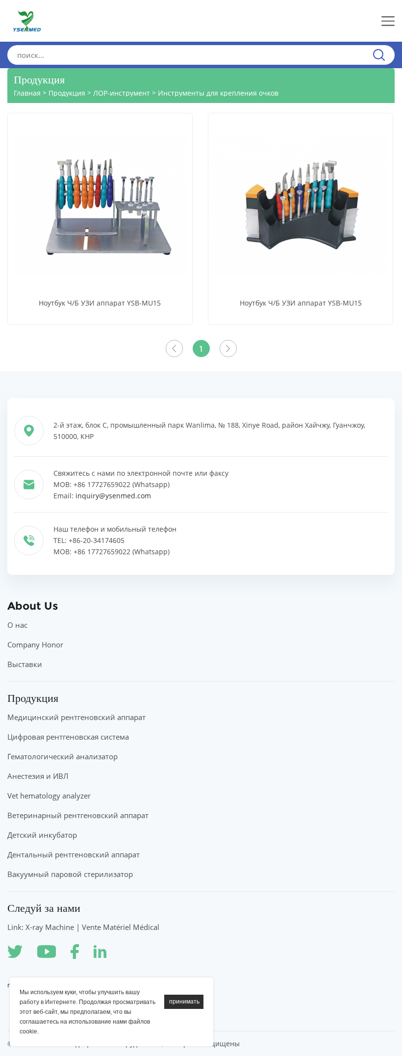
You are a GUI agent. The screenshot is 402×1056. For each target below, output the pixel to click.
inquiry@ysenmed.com (113, 495)
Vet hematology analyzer (49, 795)
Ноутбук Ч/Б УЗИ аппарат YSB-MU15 (100, 303)
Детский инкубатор (42, 835)
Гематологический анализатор (62, 756)
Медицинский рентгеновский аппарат (76, 717)
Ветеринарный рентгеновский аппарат (78, 815)
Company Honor (35, 644)
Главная (27, 93)
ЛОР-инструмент (121, 93)
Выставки (24, 664)
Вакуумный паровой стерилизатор (70, 874)
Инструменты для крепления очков (218, 93)
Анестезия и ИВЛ (38, 776)
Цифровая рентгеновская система (68, 737)
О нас (17, 625)
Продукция (67, 93)
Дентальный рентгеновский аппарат (73, 854)
